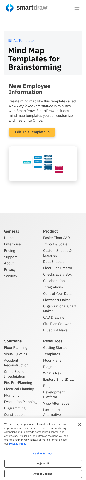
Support (10, 257)
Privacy (10, 269)
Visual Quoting (15, 354)
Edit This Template (30, 132)
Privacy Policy (17, 443)
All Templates (24, 40)
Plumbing (11, 395)
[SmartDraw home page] (27, 8)
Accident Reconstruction (16, 362)
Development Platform (54, 394)
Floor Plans (52, 360)
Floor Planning (15, 347)
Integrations (53, 287)
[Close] (79, 424)
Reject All (43, 463)
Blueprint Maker (56, 330)
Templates (51, 354)
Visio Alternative (56, 403)
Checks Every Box (57, 274)
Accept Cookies (42, 473)
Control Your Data (57, 293)
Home (9, 237)
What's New (52, 373)
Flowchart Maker (56, 300)
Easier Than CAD (56, 237)
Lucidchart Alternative (52, 412)
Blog (46, 385)
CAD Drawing (53, 317)
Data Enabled (54, 261)
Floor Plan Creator (57, 268)
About (9, 263)
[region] (43, 449)
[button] (77, 8)
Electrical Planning (19, 389)
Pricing (9, 250)
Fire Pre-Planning (18, 382)
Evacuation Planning (20, 401)
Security (10, 276)
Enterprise (12, 244)
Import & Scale (55, 244)
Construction (14, 414)
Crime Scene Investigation (14, 374)
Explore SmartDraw (58, 379)
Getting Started (55, 347)
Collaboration (54, 280)
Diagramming (15, 408)
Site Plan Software (58, 323)
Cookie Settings (43, 453)
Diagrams (50, 366)
